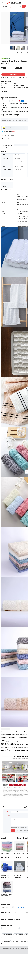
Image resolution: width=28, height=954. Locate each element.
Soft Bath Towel (15, 938)
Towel (15, 912)
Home (2, 9)
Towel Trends (23, 941)
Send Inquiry (13, 74)
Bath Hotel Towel (6, 938)
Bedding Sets (16, 910)
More (2, 943)
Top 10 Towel (15, 941)
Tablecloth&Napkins (5, 915)
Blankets (3, 910)
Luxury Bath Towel (6, 928)
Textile (6, 9)
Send (13, 830)
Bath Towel (20, 9)
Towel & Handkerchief (13, 9)
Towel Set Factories (19, 934)
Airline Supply (16, 915)
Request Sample (23, 77)
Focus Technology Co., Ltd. (17, 948)
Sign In (3, 138)
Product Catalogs (20, 907)
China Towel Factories (7, 934)
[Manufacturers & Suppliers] (14, 2)
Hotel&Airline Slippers (5, 912)
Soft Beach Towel (6, 941)
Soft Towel (26, 9)
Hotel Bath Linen (23, 928)
